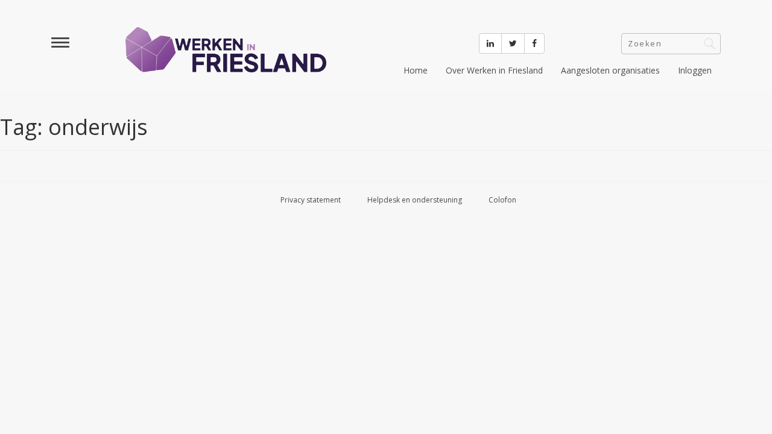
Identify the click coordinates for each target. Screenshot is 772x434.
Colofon (502, 200)
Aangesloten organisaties (610, 70)
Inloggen (695, 70)
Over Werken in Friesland (494, 70)
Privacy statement (310, 200)
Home (415, 70)
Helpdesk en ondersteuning (414, 200)
